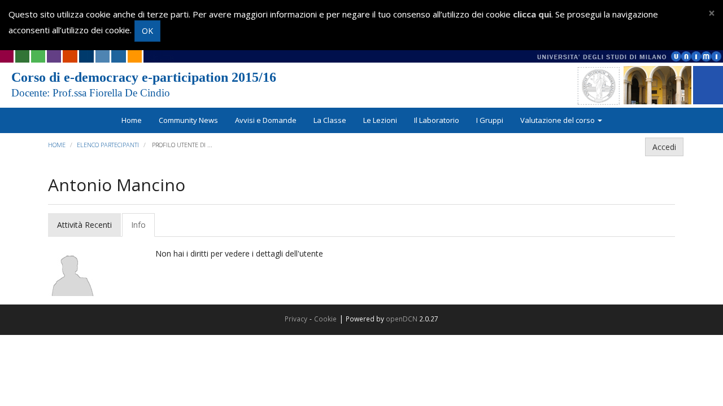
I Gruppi (489, 120)
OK (147, 30)
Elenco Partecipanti (108, 144)
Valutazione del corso (558, 120)
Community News (188, 120)
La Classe (329, 120)
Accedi (664, 147)
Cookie (325, 318)
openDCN (401, 318)
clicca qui (532, 14)
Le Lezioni (380, 120)
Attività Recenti (84, 224)
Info (138, 224)
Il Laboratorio (436, 120)
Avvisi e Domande (266, 120)
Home (131, 120)
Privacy (296, 318)
